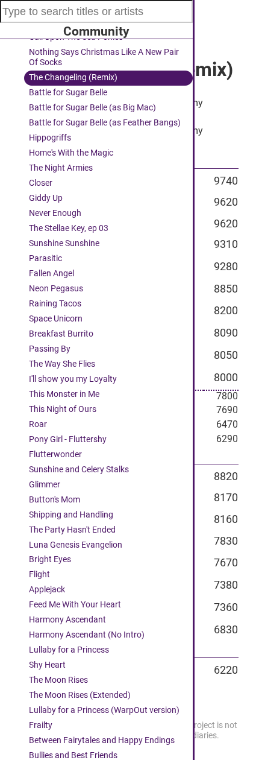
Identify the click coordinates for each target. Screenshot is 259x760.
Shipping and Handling (71, 515)
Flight (39, 574)
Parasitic (45, 258)
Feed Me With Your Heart (75, 605)
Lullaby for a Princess (69, 650)
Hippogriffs (50, 138)
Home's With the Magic (71, 153)
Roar (38, 424)
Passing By (49, 349)
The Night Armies (61, 168)
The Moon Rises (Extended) (80, 695)
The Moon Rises (58, 680)
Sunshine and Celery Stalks (79, 469)
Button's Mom (54, 500)
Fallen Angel (51, 273)
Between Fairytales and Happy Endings (102, 740)
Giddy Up (46, 198)
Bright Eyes (50, 559)
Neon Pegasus (56, 288)
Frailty (40, 725)
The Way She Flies (62, 364)
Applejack (47, 589)
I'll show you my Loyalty (73, 379)
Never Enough (55, 213)
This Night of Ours (62, 409)
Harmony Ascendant (67, 620)
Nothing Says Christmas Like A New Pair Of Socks (104, 57)
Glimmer (44, 485)
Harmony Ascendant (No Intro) (87, 635)
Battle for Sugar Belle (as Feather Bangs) (105, 123)
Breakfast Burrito (61, 334)
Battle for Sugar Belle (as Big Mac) (92, 108)
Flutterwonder (55, 454)
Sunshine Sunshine (64, 243)
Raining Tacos (55, 304)
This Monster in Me (64, 394)
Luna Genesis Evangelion (75, 545)
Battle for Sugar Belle (68, 92)
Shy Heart (47, 665)
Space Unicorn (56, 319)
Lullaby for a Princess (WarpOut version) (104, 710)
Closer (40, 183)
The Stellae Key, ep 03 (68, 228)
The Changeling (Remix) (73, 77)
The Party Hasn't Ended (72, 530)
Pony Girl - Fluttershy (68, 439)
